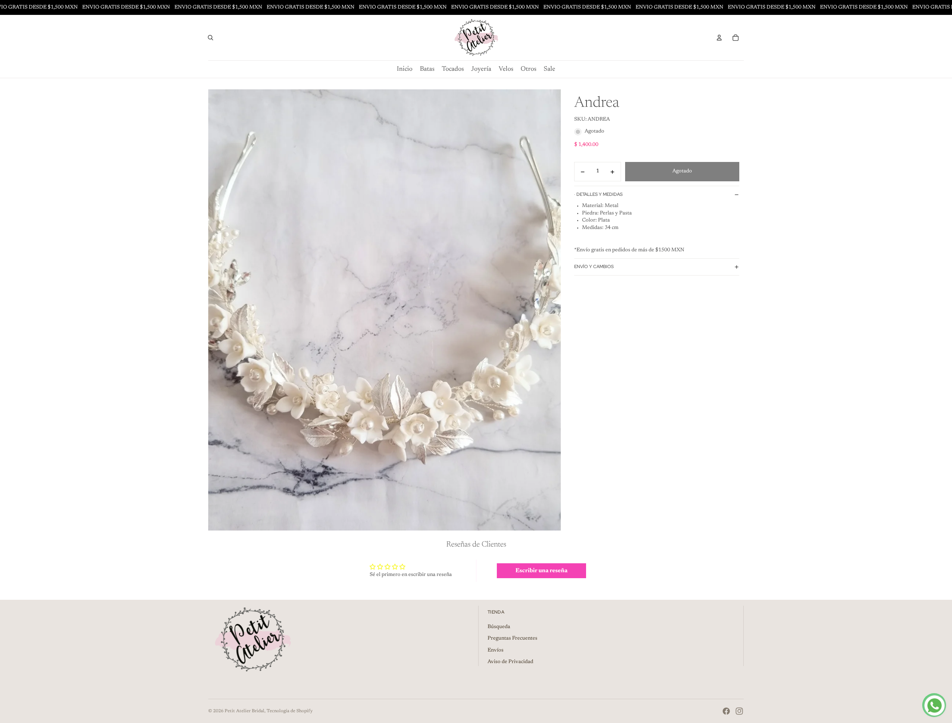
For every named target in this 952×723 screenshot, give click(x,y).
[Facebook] (726, 711)
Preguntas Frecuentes (512, 638)
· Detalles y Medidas (598, 194)
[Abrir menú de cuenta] (719, 37)
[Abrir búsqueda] (210, 37)
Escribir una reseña (541, 571)
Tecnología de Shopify (290, 711)
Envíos (496, 650)
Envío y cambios (594, 267)
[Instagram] (739, 711)
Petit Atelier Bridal (244, 711)
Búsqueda (499, 627)
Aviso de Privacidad (510, 662)
